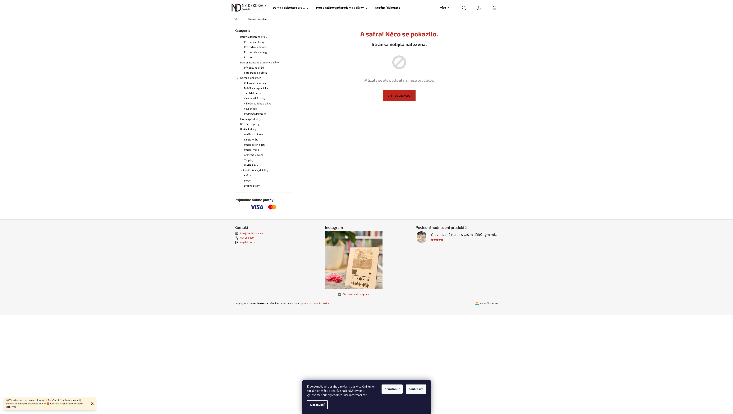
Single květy (251, 140)
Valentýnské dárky (254, 98)
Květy (247, 175)
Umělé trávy (251, 165)
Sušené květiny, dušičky (254, 170)
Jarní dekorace (252, 93)
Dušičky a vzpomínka (256, 88)
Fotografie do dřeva (255, 73)
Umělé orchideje (253, 134)
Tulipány (249, 160)
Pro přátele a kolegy (256, 52)
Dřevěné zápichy (249, 124)
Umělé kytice (251, 150)
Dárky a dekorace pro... (253, 37)
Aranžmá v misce (253, 155)
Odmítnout (392, 389)
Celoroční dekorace (255, 83)
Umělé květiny (248, 129)
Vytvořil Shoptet (489, 304)
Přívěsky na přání (254, 68)
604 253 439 (247, 238)
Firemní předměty (250, 119)
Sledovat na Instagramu (356, 294)
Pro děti (248, 57)
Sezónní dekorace (250, 78)
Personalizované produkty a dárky (260, 63)
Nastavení (317, 405)
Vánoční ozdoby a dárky (257, 104)
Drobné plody (252, 186)
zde (364, 395)
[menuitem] (290, 7)
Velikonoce (250, 109)
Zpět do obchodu (399, 95)
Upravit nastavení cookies (315, 304)
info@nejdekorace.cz (252, 233)
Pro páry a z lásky (254, 42)
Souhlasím (416, 389)
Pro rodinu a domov (255, 47)
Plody (247, 181)
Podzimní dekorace (255, 114)
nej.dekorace (247, 242)
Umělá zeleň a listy (254, 145)
